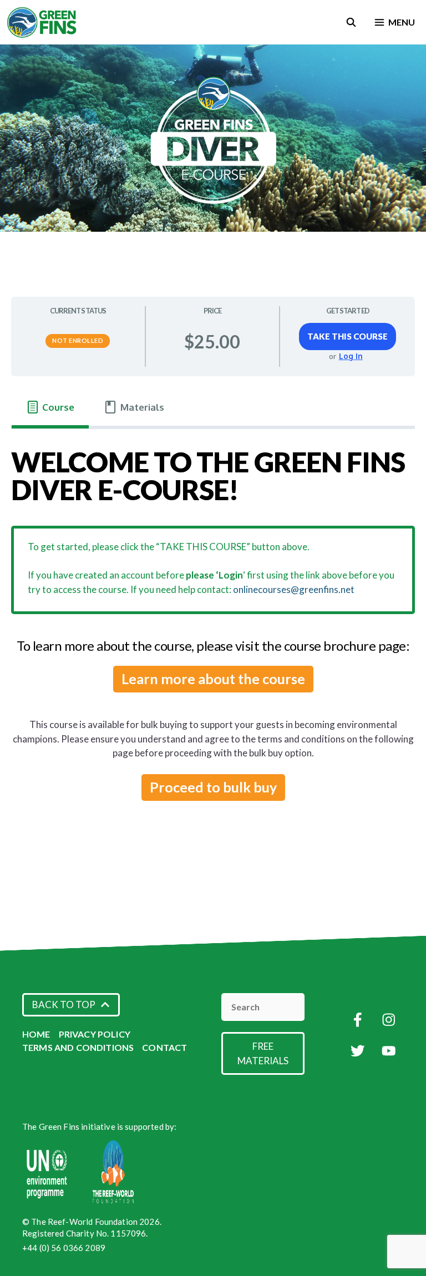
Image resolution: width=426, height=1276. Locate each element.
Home (36, 1034)
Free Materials (262, 1053)
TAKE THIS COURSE (347, 336)
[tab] (50, 408)
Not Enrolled (77, 340)
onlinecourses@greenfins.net (293, 589)
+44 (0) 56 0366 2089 (63, 1248)
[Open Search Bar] (351, 22)
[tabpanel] (213, 631)
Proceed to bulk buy (213, 787)
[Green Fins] (42, 22)
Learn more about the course (213, 678)
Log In (351, 356)
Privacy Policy (94, 1034)
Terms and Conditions (78, 1047)
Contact (164, 1047)
